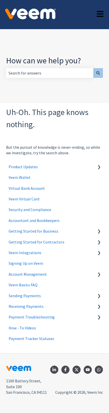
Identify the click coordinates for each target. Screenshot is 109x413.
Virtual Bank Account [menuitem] (27, 188)
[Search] (98, 73)
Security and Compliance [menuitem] (30, 209)
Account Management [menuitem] (28, 274)
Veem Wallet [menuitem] (20, 177)
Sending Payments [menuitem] (25, 295)
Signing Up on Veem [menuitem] (26, 263)
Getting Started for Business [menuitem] (33, 231)
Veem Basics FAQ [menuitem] (23, 284)
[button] (99, 167)
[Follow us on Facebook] (65, 370)
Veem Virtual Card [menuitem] (24, 198)
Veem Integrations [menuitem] (25, 252)
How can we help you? (43, 60)
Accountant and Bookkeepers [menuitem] (34, 220)
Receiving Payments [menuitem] (26, 306)
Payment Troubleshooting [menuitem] (32, 317)
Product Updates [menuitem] (23, 166)
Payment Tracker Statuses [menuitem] (31, 338)
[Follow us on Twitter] (76, 370)
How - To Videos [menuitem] (22, 327)
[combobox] (49, 73)
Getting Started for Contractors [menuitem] (36, 242)
